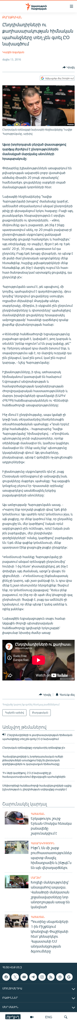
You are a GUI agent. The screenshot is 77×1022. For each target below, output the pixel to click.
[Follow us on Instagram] (42, 977)
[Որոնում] (66, 1017)
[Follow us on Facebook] (6, 977)
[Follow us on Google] (69, 977)
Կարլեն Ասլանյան (13, 52)
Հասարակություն (42, 843)
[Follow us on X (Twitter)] (15, 977)
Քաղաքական (12, 17)
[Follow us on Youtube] (24, 977)
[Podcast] (60, 977)
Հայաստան (38, 813)
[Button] (69, 67)
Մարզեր (36, 877)
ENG (48, 1017)
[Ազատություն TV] (32, 1017)
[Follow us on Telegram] (33, 977)
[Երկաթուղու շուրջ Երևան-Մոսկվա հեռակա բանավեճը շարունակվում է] (16, 817)
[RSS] (51, 977)
